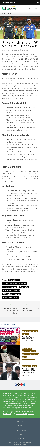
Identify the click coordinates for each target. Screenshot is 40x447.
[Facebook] (16, 384)
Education (26, 349)
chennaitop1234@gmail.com (25, 414)
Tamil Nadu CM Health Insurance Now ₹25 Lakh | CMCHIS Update (28, 370)
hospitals (26, 366)
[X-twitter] (18, 384)
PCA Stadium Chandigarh (12, 294)
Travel (25, 334)
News (35, 331)
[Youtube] (21, 384)
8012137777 (7, 414)
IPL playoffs (24, 287)
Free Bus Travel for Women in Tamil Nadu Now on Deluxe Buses (28, 338)
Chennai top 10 (14, 280)
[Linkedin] (24, 384)
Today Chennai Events (10, 297)
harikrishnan (6, 50)
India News (26, 331)
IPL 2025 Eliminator (10, 287)
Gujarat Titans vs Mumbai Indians (14, 284)
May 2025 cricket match (11, 290)
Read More (26, 375)
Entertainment (29, 351)
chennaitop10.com (20, 445)
